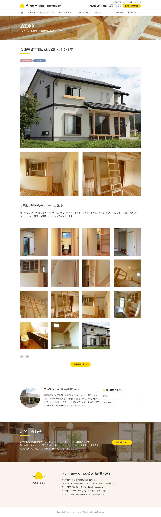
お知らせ (97, 12)
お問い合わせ (121, 442)
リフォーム (108, 402)
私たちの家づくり (47, 12)
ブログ (108, 12)
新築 (105, 396)
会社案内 (31, 12)
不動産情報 (132, 12)
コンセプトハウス (83, 12)
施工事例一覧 (79, 364)
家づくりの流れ (65, 12)
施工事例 (119, 12)
